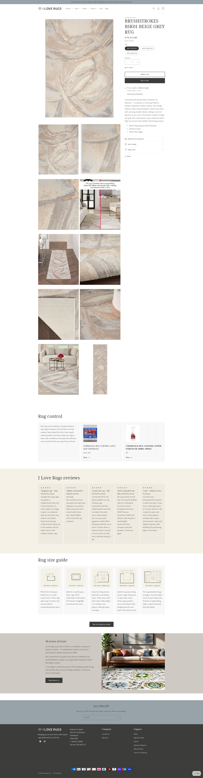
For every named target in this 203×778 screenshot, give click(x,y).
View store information (135, 94)
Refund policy (57, 773)
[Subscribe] (118, 717)
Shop (85, 457)
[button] (69, 8)
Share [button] (129, 156)
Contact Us (106, 734)
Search (136, 741)
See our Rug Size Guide (101, 624)
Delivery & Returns (140, 745)
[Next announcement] (164, 2)
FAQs (135, 734)
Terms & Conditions (140, 753)
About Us (105, 738)
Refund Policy (138, 749)
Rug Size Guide (139, 738)
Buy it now (145, 81)
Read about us (54, 680)
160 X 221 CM (132, 48)
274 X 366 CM (132, 53)
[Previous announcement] (38, 2)
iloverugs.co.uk (47, 773)
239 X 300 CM (147, 48)
